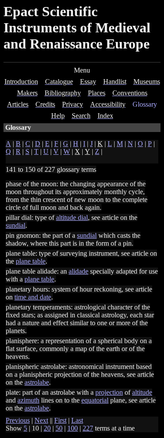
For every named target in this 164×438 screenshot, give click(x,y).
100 (72, 428)
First (60, 420)
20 (47, 428)
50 (59, 428)
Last (77, 420)
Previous (18, 420)
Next (41, 420)
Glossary (145, 104)
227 (88, 428)
